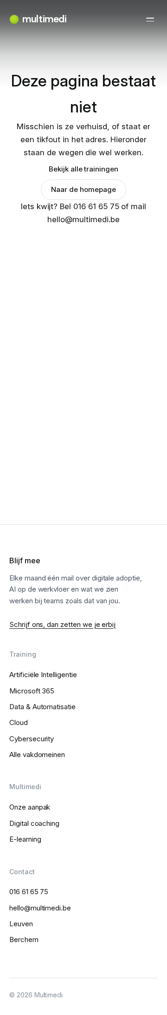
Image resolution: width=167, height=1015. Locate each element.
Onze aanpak (29, 807)
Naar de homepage (83, 189)
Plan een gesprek (83, 434)
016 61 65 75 (83, 460)
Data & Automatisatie (42, 706)
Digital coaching (34, 823)
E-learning (25, 839)
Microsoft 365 (31, 690)
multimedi (44, 19)
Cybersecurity (31, 738)
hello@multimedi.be (40, 907)
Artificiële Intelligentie (43, 674)
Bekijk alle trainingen (83, 169)
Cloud (18, 722)
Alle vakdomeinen (37, 754)
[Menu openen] (150, 19)
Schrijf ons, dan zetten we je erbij (62, 624)
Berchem (24, 939)
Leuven (21, 923)
